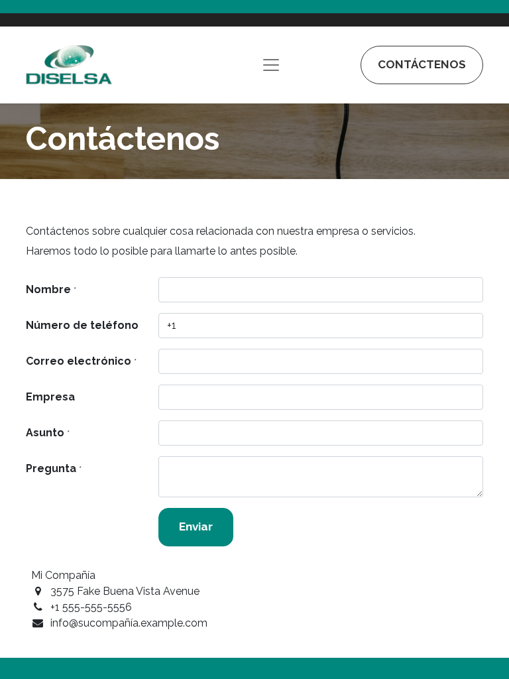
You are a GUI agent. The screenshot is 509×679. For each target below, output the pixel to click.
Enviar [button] (196, 526)
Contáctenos (422, 64)
